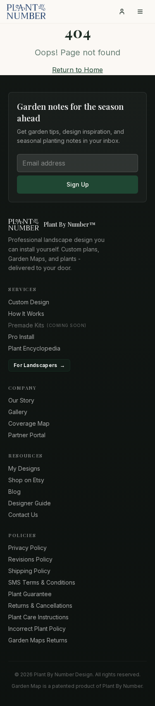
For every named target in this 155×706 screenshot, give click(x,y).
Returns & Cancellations (40, 605)
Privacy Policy (27, 547)
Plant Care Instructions (38, 617)
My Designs (24, 468)
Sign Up (78, 184)
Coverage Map (29, 423)
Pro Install (21, 336)
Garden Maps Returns (37, 640)
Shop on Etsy (26, 479)
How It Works (26, 313)
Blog (14, 491)
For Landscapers (39, 365)
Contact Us (23, 514)
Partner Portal (26, 434)
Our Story (21, 400)
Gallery (17, 411)
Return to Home (77, 70)
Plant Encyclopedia (34, 348)
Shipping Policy (29, 570)
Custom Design (28, 302)
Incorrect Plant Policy (37, 628)
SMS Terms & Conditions (41, 582)
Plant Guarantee (30, 593)
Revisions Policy (30, 559)
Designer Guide (29, 503)
